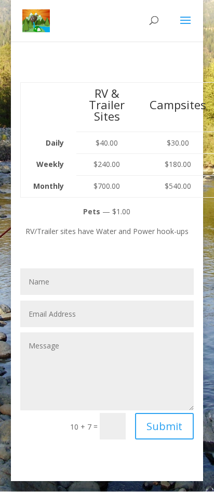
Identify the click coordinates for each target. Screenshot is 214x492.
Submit (164, 426)
